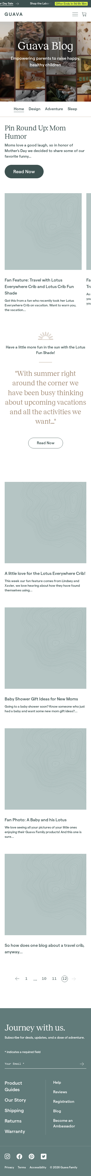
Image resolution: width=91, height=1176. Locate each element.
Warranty (15, 1131)
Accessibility (38, 1167)
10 (44, 979)
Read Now (24, 171)
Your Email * (14, 1064)
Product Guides (13, 1086)
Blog (57, 1111)
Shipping (14, 1110)
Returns (13, 1120)
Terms (22, 1167)
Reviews (60, 1092)
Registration (63, 1101)
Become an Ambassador (64, 1123)
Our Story (15, 1100)
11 (54, 979)
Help (57, 1082)
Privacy (9, 1167)
